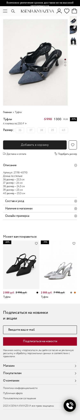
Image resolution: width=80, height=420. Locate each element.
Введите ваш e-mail (21, 329)
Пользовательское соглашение (19, 398)
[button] (65, 59)
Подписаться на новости (40, 341)
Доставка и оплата (16, 154)
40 (63, 130)
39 (52, 130)
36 (20, 130)
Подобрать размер (67, 154)
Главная (7, 112)
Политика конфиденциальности (20, 388)
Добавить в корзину (35, 145)
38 (41, 130)
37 (30, 130)
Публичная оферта (13, 393)
